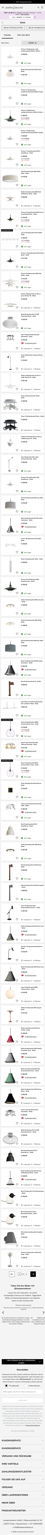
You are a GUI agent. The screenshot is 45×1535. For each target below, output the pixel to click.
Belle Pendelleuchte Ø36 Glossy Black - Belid (31, 1090)
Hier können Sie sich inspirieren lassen (21, 1361)
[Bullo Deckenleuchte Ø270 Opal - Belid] (22, 76)
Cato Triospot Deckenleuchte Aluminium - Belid (30, 335)
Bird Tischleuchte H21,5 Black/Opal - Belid (32, 1192)
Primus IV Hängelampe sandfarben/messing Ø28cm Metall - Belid (32, 91)
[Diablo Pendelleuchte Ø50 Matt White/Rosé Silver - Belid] (22, 199)
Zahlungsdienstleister (16, 1471)
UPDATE (21, 17)
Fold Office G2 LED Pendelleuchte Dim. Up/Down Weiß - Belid (31, 702)
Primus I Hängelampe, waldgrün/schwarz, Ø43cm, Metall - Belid (32, 111)
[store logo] (15, 7)
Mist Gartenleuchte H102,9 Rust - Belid (31, 866)
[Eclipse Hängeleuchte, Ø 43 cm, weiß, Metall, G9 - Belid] (22, 382)
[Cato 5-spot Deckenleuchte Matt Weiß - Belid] (22, 810)
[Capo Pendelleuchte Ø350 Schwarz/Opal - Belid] (22, 994)
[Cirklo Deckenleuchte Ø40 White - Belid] (22, 627)
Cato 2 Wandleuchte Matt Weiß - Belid (31, 539)
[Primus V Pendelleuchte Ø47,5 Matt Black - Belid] (22, 260)
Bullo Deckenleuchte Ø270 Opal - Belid (31, 70)
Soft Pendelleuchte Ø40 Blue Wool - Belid (32, 641)
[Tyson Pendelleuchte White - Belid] (22, 566)
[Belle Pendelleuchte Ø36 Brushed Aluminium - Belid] (22, 668)
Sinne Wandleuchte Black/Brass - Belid (31, 784)
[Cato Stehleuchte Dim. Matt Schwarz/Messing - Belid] (22, 464)
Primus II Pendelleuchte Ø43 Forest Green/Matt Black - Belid (32, 213)
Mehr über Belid (23, 35)
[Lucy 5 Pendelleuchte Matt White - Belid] (22, 239)
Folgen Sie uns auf (13, 1479)
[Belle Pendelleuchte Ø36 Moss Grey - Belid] (22, 974)
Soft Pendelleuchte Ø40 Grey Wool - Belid (32, 498)
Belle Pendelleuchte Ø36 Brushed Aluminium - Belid (31, 662)
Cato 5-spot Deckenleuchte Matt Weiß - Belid (31, 804)
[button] (17, 63)
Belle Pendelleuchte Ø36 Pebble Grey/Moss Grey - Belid (31, 1049)
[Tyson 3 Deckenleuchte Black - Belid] (22, 423)
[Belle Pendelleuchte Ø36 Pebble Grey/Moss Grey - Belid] (22, 1055)
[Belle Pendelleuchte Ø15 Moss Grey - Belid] (22, 933)
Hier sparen (25, 14)
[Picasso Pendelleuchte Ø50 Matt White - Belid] (22, 280)
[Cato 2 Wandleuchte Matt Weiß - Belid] (22, 545)
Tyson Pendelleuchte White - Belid (32, 559)
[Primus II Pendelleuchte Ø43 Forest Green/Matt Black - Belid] (22, 219)
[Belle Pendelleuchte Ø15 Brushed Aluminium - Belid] (22, 525)
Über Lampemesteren (15, 1494)
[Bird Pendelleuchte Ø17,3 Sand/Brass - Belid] (22, 831)
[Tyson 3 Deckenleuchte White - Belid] (22, 403)
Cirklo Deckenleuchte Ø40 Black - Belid (31, 845)
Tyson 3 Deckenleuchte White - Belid (30, 396)
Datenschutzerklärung (33, 1425)
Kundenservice (11, 1440)
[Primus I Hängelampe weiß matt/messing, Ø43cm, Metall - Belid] (22, 56)
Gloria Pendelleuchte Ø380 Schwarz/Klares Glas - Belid (30, 723)
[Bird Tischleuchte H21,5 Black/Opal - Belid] (22, 1198)
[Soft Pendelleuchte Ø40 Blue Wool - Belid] (22, 647)
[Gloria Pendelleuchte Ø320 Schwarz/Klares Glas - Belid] (22, 770)
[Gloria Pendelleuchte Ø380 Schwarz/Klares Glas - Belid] (22, 729)
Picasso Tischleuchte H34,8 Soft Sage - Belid (31, 1253)
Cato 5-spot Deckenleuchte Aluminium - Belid (29, 1110)
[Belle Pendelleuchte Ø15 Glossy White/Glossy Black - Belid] (22, 1178)
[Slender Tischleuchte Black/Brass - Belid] (22, 953)
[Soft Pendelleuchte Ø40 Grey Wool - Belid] (22, 505)
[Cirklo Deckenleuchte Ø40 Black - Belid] (22, 851)
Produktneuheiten (14, 1510)
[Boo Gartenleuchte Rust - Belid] (22, 688)
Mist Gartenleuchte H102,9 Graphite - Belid (32, 886)
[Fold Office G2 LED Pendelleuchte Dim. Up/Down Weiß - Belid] (22, 708)
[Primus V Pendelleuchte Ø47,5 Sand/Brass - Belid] (22, 158)
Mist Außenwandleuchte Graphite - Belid (32, 1233)
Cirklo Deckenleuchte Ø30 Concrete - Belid (32, 600)
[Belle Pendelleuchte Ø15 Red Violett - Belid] (22, 1035)
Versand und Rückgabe (16, 1456)
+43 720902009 (35, 1523)
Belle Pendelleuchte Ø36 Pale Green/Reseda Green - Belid (30, 1070)
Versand (7, 1487)
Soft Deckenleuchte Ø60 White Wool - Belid (31, 172)
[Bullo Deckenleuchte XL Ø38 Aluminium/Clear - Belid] (22, 1137)
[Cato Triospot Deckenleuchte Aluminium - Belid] (22, 341)
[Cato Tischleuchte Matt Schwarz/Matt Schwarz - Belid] (22, 912)
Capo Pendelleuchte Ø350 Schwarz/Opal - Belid (29, 988)
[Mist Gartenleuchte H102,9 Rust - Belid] (22, 872)
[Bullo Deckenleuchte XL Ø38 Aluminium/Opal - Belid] (22, 321)
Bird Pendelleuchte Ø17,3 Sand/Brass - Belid (29, 825)
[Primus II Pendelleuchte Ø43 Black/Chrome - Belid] (22, 586)
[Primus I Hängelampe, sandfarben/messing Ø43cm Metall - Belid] (22, 137)
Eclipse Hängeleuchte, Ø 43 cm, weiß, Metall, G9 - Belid (31, 376)
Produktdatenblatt (30, 343)
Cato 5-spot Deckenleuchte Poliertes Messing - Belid (29, 743)
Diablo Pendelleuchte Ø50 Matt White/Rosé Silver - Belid (31, 193)
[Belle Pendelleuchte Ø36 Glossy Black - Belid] (22, 1096)
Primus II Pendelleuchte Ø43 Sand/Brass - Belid (30, 478)
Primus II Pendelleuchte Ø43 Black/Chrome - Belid (30, 580)
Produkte (7, 35)
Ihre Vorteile (10, 1463)
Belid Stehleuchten (13, 27)
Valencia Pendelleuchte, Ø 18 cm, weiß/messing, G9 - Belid (31, 437)
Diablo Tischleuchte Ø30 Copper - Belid (31, 1008)
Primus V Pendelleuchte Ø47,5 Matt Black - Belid (32, 254)
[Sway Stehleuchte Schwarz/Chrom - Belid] (22, 362)
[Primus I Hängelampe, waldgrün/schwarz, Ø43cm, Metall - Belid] (22, 117)
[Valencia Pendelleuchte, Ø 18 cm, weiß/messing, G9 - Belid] (22, 443)
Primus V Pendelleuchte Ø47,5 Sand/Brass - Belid (30, 152)
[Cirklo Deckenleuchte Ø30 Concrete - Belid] (22, 606)
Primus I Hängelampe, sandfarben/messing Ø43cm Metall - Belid (32, 131)
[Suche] (38, 7)
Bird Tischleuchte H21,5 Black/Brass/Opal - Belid (29, 1212)
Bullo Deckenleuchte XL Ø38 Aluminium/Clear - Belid (30, 1131)
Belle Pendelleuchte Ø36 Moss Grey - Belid (32, 968)
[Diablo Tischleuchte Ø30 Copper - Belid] (22, 1014)
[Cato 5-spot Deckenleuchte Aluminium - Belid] (22, 1116)
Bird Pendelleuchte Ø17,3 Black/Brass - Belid (29, 1151)
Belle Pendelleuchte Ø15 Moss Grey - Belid (32, 927)
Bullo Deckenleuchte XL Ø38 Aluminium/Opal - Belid (30, 315)
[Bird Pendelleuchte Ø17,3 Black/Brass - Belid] (22, 1157)
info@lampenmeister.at (23, 1527)
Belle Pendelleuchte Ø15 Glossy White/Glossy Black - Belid (31, 1171)
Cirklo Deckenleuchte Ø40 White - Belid (31, 621)
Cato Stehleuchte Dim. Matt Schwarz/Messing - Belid (29, 458)
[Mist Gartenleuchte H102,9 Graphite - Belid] (22, 892)
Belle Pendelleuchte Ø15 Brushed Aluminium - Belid (31, 519)
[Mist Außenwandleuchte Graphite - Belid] (22, 1239)
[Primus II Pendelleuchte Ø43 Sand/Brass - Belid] (22, 484)
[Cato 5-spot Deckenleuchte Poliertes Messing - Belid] (22, 749)
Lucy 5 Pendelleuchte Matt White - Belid (32, 233)
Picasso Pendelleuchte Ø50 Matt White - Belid (31, 274)
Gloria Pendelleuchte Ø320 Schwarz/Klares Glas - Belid (30, 764)
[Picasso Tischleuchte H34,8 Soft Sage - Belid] (22, 1259)
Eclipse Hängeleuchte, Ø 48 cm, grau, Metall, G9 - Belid (31, 294)
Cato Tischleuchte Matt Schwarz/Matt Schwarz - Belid (30, 906)
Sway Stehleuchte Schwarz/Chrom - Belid (32, 356)
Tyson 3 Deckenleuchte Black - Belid (32, 416)
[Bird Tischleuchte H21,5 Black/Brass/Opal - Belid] (22, 1218)
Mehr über (8, 1502)
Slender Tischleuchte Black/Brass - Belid (32, 947)
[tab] (22, 1440)
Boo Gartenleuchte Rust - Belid (31, 681)
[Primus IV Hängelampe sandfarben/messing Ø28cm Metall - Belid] (22, 97)
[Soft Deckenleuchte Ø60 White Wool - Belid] (22, 178)
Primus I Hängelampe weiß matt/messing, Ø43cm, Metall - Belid (31, 50)
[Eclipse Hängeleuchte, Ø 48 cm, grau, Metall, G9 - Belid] (22, 301)
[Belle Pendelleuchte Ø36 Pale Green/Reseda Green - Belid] (22, 1076)
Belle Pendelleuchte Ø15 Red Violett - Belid (30, 1029)
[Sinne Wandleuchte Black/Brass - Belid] (22, 790)
